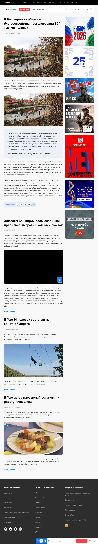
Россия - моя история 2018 (75, 520)
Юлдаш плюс (41, 2)
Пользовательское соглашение (16, 512)
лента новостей (38, 9)
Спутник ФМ (22, 2)
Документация (10, 517)
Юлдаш (31, 2)
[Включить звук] (59, 280)
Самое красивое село (73, 505)
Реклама (7, 522)
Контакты (8, 508)
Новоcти (7, 2)
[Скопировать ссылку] (32, 204)
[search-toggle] (91, 9)
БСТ (14, 2)
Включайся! (69, 515)
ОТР (36, 532)
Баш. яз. (77, 9)
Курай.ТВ (74, 2)
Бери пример (70, 510)
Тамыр (59, 2)
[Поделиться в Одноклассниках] (25, 204)
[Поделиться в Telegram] (29, 204)
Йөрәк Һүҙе (69, 500)
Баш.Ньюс (8, 493)
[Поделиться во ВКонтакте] (21, 204)
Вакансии (8, 503)
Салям (66, 2)
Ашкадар (52, 2)
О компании (8, 498)
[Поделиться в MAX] (17, 204)
